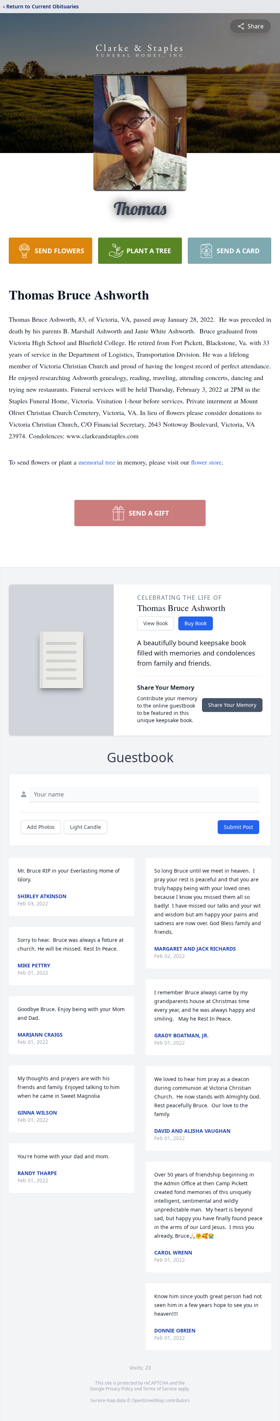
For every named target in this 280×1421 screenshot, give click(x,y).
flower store (206, 462)
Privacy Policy (119, 1389)
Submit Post (238, 826)
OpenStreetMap (148, 1400)
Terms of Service (160, 1389)
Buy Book (195, 623)
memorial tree (96, 462)
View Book (155, 623)
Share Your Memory (232, 704)
